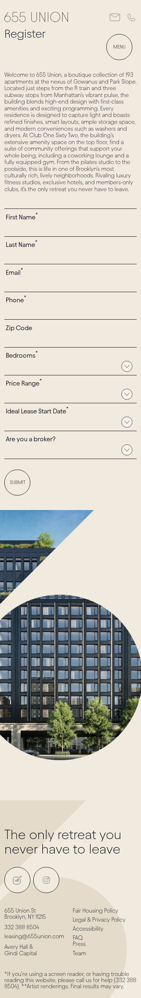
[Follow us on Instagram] (46, 880)
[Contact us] (17, 880)
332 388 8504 (21, 927)
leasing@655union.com (34, 936)
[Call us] (131, 17)
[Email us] (114, 17)
